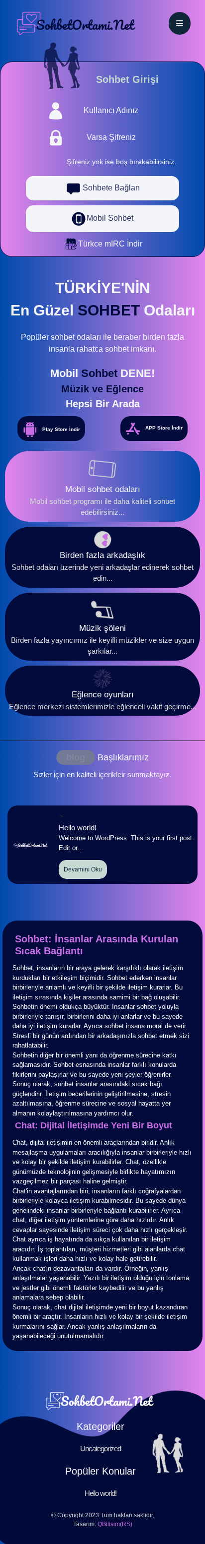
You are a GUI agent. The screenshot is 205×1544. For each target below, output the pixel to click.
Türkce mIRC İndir (110, 244)
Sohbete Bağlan (110, 188)
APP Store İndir (164, 428)
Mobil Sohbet (110, 218)
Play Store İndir (61, 429)
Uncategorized (100, 1448)
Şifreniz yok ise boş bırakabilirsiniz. (121, 162)
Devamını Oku (83, 869)
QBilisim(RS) (115, 1524)
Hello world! (100, 1493)
